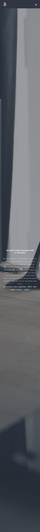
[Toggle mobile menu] (36, 5)
